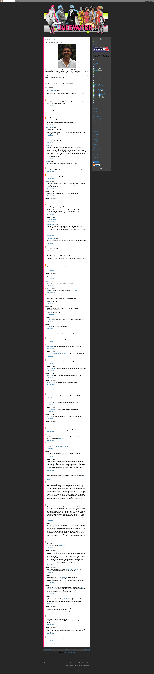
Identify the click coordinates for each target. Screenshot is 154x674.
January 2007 (96, 129)
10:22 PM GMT (50, 624)
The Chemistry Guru (51, 90)
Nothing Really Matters (52, 108)
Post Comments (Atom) (69, 652)
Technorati (102, 78)
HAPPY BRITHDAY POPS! (54, 42)
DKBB (47, 306)
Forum (94, 64)
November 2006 (97, 124)
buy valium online (51, 638)
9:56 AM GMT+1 (50, 270)
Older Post (87, 649)
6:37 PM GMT (50, 640)
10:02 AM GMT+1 (51, 278)
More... (94, 98)
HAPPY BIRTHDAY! (51, 219)
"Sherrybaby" (74, 290)
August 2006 (96, 116)
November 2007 (97, 154)
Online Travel (67, 275)
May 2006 (95, 108)
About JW (95, 43)
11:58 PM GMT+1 (51, 214)
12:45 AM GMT (50, 593)
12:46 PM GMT (50, 539)
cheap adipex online (52, 617)
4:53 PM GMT (50, 335)
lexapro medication (65, 598)
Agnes (47, 138)
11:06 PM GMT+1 (51, 188)
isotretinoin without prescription (62, 446)
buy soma (49, 402)
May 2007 (95, 139)
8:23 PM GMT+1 (51, 136)
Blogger (79, 670)
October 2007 (96, 152)
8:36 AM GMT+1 (50, 262)
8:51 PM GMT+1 (51, 142)
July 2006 (95, 113)
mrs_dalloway (49, 127)
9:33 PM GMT (50, 456)
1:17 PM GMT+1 (51, 285)
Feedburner (96, 78)
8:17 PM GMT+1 (51, 115)
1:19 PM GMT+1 (51, 292)
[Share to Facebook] (70, 83)
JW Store (95, 44)
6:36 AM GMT (50, 363)
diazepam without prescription (54, 339)
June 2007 (95, 141)
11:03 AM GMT (50, 564)
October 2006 (96, 121)
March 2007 (96, 134)
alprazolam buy (50, 389)
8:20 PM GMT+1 (51, 124)
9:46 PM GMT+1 (51, 165)
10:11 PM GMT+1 (51, 171)
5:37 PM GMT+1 (51, 303)
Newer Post (47, 649)
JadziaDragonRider (51, 224)
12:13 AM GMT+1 (51, 221)
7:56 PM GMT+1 (51, 105)
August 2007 (96, 147)
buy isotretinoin (61, 438)
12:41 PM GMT (50, 384)
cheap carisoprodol (51, 395)
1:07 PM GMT (50, 547)
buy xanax (49, 319)
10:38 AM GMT (50, 370)
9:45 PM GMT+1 (51, 158)
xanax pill (49, 361)
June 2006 (95, 111)
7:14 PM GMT (50, 404)
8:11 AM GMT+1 (50, 250)
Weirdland (48, 181)
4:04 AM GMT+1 (50, 314)
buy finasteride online (64, 545)
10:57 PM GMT (50, 582)
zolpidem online (50, 346)
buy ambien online (51, 409)
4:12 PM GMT (50, 448)
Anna (47, 118)
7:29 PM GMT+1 (51, 97)
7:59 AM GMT (50, 341)
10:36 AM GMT (50, 470)
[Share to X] (68, 83)
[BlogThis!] (67, 83)
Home (67, 649)
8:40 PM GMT (50, 357)
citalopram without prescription (72, 569)
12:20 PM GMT (50, 440)
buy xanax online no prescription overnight (56, 353)
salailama (48, 145)
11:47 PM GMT (50, 613)
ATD (47, 205)
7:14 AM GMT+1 (50, 235)
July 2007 (95, 144)
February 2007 (96, 131)
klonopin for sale (52, 629)
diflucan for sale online (61, 577)
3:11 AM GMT (50, 397)
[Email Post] (63, 83)
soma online (49, 423)
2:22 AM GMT (50, 502)
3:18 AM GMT (50, 411)
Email (94, 62)
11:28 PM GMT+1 (51, 195)
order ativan (49, 326)
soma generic (50, 416)
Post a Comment (51, 643)
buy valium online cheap (52, 333)
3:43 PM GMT (50, 328)
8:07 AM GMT (50, 418)
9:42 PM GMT (50, 377)
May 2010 (95, 157)
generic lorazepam (51, 368)
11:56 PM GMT (50, 633)
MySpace (95, 63)
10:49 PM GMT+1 (51, 178)
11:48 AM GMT (50, 603)
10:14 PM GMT (50, 432)
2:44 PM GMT (50, 321)
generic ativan (50, 375)
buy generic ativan (51, 382)
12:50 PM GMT (50, 391)
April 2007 (95, 136)
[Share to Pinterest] (72, 83)
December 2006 (97, 126)
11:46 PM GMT (50, 348)
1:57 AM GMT (50, 572)
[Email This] (65, 83)
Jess (47, 174)
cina (47, 99)
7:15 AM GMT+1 (50, 244)
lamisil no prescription (53, 608)
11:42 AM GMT (50, 479)
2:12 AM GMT (50, 425)
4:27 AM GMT (50, 520)
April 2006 (95, 106)
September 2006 (97, 118)
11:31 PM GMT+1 (51, 202)
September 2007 (97, 149)
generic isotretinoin (68, 454)
